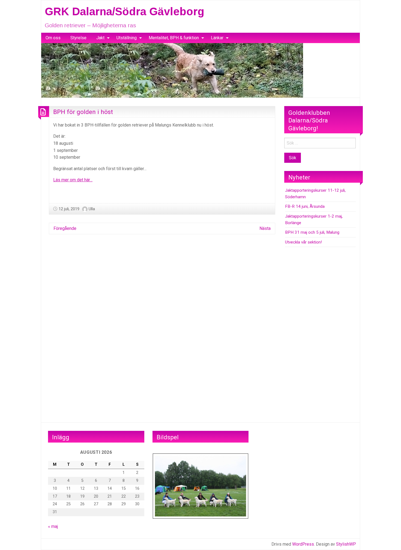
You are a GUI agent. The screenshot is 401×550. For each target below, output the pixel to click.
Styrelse (78, 37)
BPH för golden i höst (83, 111)
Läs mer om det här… (72, 179)
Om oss (53, 37)
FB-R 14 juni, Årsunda (305, 206)
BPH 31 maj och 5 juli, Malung (312, 232)
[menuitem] (53, 38)
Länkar (217, 37)
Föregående (64, 228)
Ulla (92, 208)
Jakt (100, 37)
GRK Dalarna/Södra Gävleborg (124, 11)
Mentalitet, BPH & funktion (174, 37)
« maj (53, 526)
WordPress (303, 544)
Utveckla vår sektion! (303, 242)
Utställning (126, 37)
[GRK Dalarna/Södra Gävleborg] (172, 70)
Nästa (265, 228)
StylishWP (346, 544)
